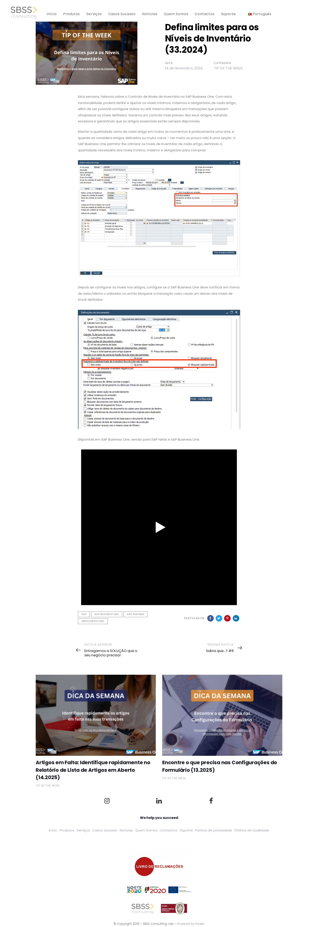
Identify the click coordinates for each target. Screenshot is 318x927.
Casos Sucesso (104, 830)
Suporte (186, 830)
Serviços (83, 830)
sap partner (135, 614)
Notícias (126, 830)
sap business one (107, 614)
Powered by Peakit (190, 924)
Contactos (168, 830)
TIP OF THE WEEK (228, 68)
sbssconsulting (92, 621)
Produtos (66, 830)
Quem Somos (146, 830)
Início (53, 830)
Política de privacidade (213, 830)
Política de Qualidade (251, 830)
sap (83, 614)
